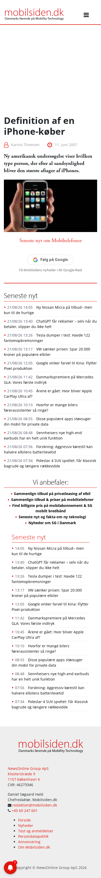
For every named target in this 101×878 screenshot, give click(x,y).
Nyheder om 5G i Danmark (52, 522)
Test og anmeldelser (35, 830)
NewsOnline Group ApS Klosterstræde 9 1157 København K (28, 774)
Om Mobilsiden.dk (34, 847)
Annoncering (29, 841)
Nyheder (25, 825)
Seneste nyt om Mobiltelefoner (50, 240)
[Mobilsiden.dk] (34, 12)
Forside (24, 820)
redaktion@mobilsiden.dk (34, 805)
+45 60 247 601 (25, 810)
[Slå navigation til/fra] (86, 15)
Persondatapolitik (33, 836)
